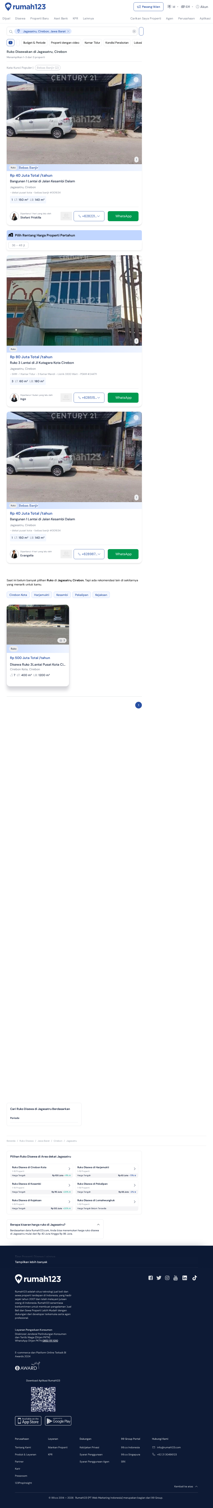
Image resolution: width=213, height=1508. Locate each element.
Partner (19, 1461)
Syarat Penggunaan (91, 1454)
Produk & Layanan (25, 1454)
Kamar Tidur (92, 42)
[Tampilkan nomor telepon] (98, 216)
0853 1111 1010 (50, 1340)
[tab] (44, 1118)
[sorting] (18, 42)
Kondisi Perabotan (117, 42)
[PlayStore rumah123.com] (58, 1420)
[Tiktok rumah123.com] (194, 1277)
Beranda (11, 1140)
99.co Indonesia (130, 1447)
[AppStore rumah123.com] (28, 1420)
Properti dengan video (65, 42)
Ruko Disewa (26, 1140)
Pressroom (21, 1476)
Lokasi (138, 42)
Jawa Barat (44, 1140)
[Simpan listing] (136, 79)
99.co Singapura (130, 1454)
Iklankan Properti (58, 1447)
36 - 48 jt (18, 245)
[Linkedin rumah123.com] (184, 1277)
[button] (69, 31)
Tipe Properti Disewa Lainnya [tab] (35, 1256)
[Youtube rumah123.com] (175, 1277)
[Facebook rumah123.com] (150, 1277)
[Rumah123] (25, 7)
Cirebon (58, 1140)
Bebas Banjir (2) (48, 68)
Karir (17, 1468)
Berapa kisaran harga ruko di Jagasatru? (37, 1224)
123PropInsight (23, 1483)
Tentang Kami (23, 1447)
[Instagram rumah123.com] (167, 1277)
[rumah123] (38, 1279)
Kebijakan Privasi (89, 1447)
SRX (123, 1461)
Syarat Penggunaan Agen (94, 1461)
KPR (50, 1454)
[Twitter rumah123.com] (158, 1277)
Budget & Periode (34, 42)
